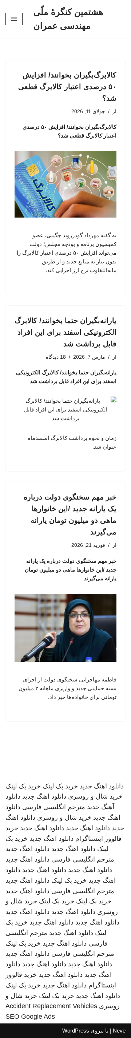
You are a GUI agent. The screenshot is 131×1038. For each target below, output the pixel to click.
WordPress (75, 1030)
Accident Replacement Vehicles (51, 1006)
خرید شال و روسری (95, 796)
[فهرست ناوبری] (14, 19)
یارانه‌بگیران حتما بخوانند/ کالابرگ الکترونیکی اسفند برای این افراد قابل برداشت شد (65, 332)
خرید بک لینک (60, 786)
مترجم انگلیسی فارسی (53, 807)
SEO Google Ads (30, 1016)
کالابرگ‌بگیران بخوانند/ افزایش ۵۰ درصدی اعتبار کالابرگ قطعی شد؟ (67, 86)
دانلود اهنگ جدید (102, 786)
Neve (119, 1030)
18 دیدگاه (56, 357)
